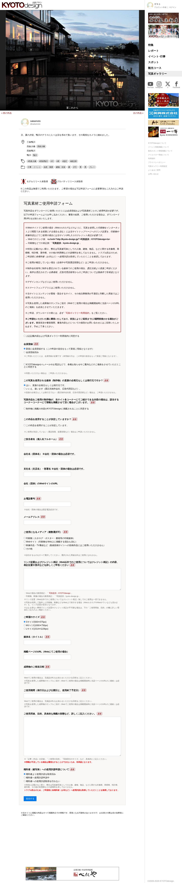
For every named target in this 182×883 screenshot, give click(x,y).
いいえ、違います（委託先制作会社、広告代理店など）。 (53, 389)
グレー (92, 167)
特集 (150, 44)
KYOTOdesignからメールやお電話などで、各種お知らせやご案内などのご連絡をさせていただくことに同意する (72, 365)
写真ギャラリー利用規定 (157, 166)
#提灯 (64, 161)
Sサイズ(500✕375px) (35, 622)
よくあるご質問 (154, 170)
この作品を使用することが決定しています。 (47, 425)
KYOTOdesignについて (157, 143)
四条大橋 (41, 146)
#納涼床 (73, 161)
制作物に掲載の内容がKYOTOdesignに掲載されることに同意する (57, 409)
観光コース (154, 67)
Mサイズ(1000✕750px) (36, 625)
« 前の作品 (6, 113)
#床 (57, 161)
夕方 (75, 167)
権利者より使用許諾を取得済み (40, 774)
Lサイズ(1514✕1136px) (36, 629)
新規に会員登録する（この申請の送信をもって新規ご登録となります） (59, 349)
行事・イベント (34, 167)
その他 (28, 549)
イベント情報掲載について (158, 147)
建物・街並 (60, 167)
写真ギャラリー (157, 73)
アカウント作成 (160, 7)
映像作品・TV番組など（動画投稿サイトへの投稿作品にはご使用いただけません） (65, 545)
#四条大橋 (32, 161)
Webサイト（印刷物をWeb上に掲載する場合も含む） (51, 542)
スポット (153, 62)
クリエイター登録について (158, 155)
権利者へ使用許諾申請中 (37, 777)
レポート (153, 50)
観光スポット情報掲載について (160, 151)
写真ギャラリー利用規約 (77, 313)
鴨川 (35, 155)
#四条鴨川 (43, 161)
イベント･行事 (156, 56)
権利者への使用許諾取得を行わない (42, 781)
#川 (52, 161)
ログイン (172, 7)
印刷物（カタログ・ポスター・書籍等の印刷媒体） (50, 538)
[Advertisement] (72, 841)
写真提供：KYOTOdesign (59, 593)
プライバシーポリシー (156, 162)
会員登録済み (32, 352)
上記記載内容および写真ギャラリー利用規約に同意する (52, 336)
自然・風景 (48, 167)
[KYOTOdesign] (22, 7)
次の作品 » (138, 113)
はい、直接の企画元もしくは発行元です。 (45, 385)
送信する (30, 798)
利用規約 (151, 159)
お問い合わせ (153, 174)
